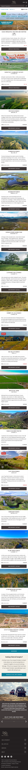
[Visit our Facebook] (8, 757)
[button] (12, 9)
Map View (25, 9)
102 (23, 426)
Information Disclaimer (6, 763)
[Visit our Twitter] (11, 757)
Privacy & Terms (15, 763)
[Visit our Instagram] (5, 757)
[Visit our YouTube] (2, 757)
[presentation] (4, 9)
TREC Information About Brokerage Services (11, 761)
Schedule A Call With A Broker (14, 674)
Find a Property (6, 740)
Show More (14, 651)
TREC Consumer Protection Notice (9, 760)
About (3, 752)
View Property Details (14, 128)
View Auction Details (14, 49)
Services (4, 748)
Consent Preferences (6, 765)
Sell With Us (5, 744)
